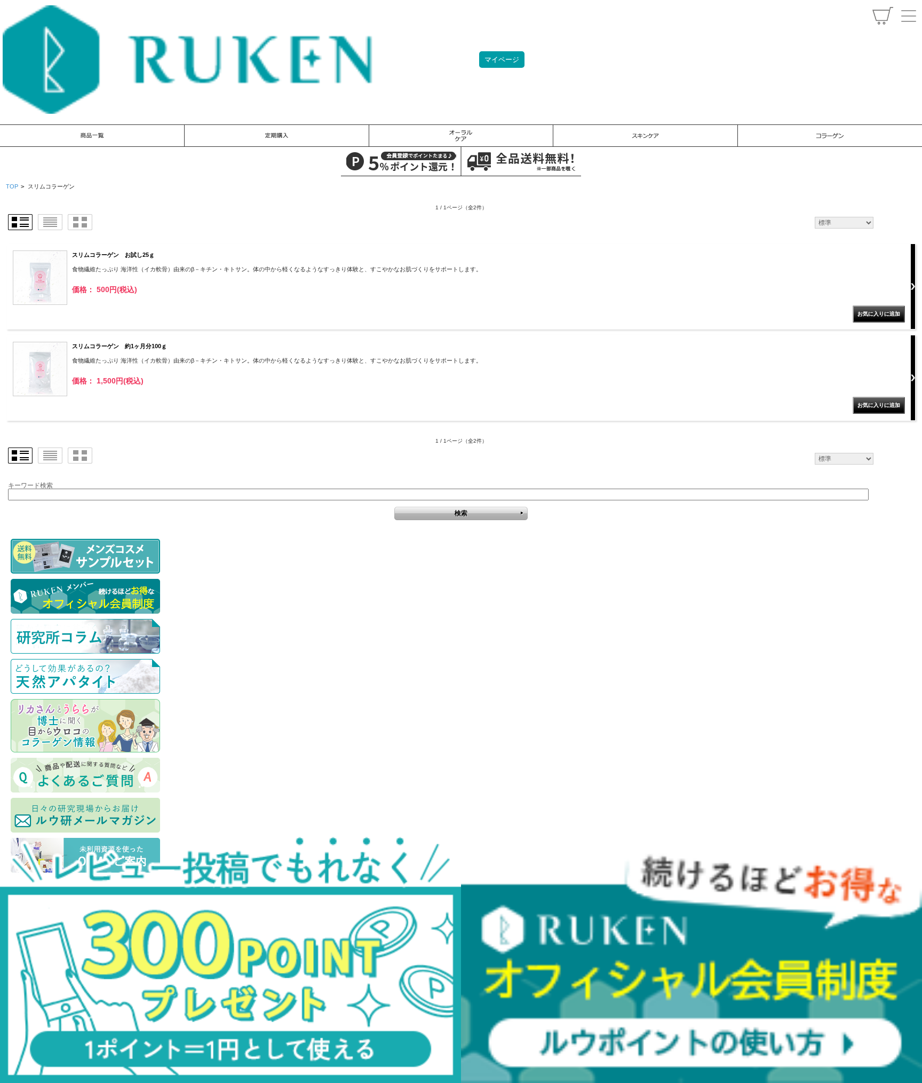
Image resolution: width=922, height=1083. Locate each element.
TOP (12, 186)
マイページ (501, 60)
